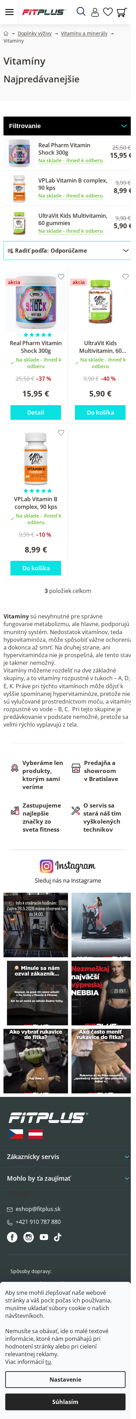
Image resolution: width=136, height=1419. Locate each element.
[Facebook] (12, 1237)
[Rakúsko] (36, 1134)
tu (48, 1362)
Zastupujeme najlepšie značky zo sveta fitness (42, 817)
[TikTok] (58, 1239)
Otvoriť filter (68, 126)
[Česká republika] (16, 1134)
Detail (35, 412)
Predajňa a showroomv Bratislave (101, 771)
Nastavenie (65, 1379)
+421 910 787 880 (38, 1222)
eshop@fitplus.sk (38, 1209)
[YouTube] (45, 1239)
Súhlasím (65, 1402)
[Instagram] (28, 1237)
